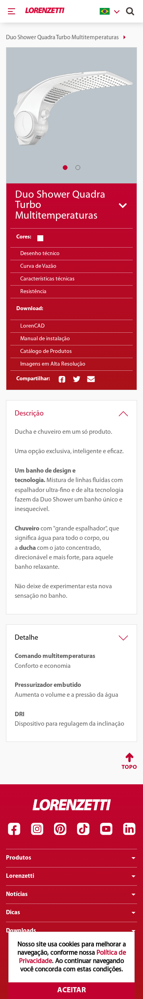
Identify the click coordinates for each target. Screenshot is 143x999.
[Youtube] (106, 829)
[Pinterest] (60, 829)
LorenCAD (32, 326)
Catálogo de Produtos (46, 352)
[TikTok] (83, 829)
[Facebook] (14, 829)
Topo (129, 767)
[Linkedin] (129, 829)
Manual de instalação (45, 339)
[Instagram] (37, 829)
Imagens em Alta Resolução (52, 364)
